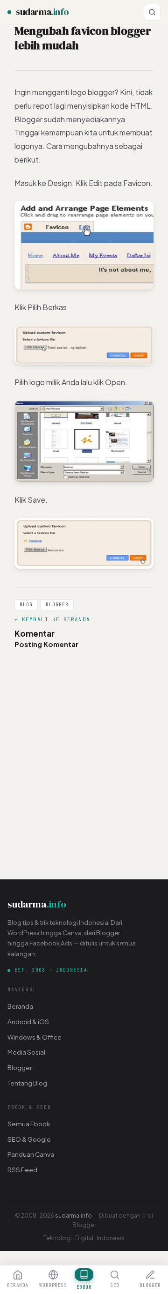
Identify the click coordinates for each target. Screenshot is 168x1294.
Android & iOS (28, 1022)
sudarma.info (73, 1215)
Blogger (57, 605)
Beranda (20, 1006)
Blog (26, 605)
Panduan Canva (30, 1154)
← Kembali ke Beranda (52, 619)
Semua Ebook (28, 1124)
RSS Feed (22, 1170)
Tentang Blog (27, 1083)
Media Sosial (26, 1052)
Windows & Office (34, 1037)
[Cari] (152, 12)
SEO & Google (29, 1139)
